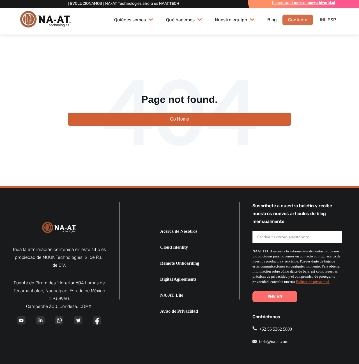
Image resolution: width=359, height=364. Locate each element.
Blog (272, 19)
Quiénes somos (130, 19)
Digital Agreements (178, 279)
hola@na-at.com (273, 341)
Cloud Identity (174, 247)
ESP (331, 19)
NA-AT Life (171, 295)
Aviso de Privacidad (179, 311)
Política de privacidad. (313, 282)
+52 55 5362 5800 (275, 329)
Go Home (179, 119)
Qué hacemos (181, 19)
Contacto (297, 19)
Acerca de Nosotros (178, 231)
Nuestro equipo (231, 19)
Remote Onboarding (179, 263)
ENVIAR (275, 296)
